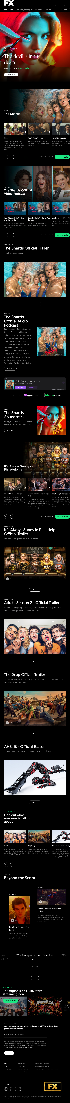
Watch (63, 5)
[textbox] (25, 1035)
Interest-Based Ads (23, 1069)
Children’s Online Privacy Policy (43, 1066)
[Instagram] (6, 1089)
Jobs (5, 1066)
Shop (6, 1063)
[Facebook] (10, 1089)
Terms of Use (22, 1045)
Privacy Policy (9, 1047)
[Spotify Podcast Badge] (52, 395)
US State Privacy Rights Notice (24, 1047)
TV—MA (6, 1084)
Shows (55, 5)
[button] (11, 74)
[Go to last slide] (30, 978)
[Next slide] (12, 157)
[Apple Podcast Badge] (31, 395)
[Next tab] (12, 49)
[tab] (8, 9)
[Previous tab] (6, 49)
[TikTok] (20, 1089)
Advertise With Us (23, 1072)
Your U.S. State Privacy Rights (42, 1063)
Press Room (8, 1069)
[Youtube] (15, 1089)
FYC (5, 1072)
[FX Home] (9, 3)
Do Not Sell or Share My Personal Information (46, 1069)
